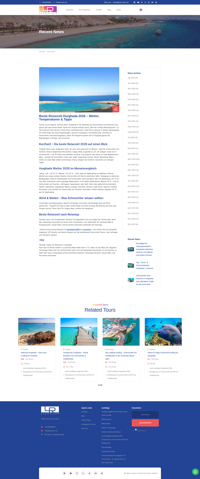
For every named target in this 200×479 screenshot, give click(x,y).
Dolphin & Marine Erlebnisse (111, 432)
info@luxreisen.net (61, 2)
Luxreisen (87, 229)
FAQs (119, 10)
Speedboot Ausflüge (108, 451)
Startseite (69, 10)
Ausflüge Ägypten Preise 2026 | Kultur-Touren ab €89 (115, 413)
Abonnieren (145, 423)
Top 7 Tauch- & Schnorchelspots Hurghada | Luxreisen (144, 265)
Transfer (99, 10)
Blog (109, 10)
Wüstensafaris (106, 419)
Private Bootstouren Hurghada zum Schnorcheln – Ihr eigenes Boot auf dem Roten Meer (114, 459)
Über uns (107, 2)
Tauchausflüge (106, 447)
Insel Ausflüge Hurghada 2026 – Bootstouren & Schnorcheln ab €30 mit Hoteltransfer (115, 439)
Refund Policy (86, 420)
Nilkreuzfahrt (106, 423)
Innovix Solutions (152, 473)
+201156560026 (46, 2)
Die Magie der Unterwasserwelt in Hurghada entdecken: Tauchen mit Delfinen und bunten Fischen (144, 249)
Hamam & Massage (108, 428)
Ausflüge (84, 412)
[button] (140, 10)
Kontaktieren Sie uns (120, 2)
